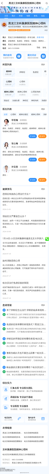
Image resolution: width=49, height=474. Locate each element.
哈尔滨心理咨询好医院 (6, 471)
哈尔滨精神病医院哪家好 (12, 441)
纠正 (46, 30)
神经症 (25, 100)
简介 (13, 16)
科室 (21, 16)
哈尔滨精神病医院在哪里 (34, 441)
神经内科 (34, 100)
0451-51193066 (17, 460)
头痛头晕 (16, 100)
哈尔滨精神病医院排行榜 (34, 437)
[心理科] (22, 82)
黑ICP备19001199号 (25, 472)
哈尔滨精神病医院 (31, 433)
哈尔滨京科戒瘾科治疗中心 (7, 469)
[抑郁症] (22, 72)
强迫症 (6, 100)
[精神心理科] (22, 92)
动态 (43, 16)
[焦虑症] (35, 72)
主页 (6, 16)
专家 (28, 16)
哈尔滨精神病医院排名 (11, 437)
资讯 (35, 16)
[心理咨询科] (35, 92)
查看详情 (40, 37)
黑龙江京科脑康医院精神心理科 (15, 433)
